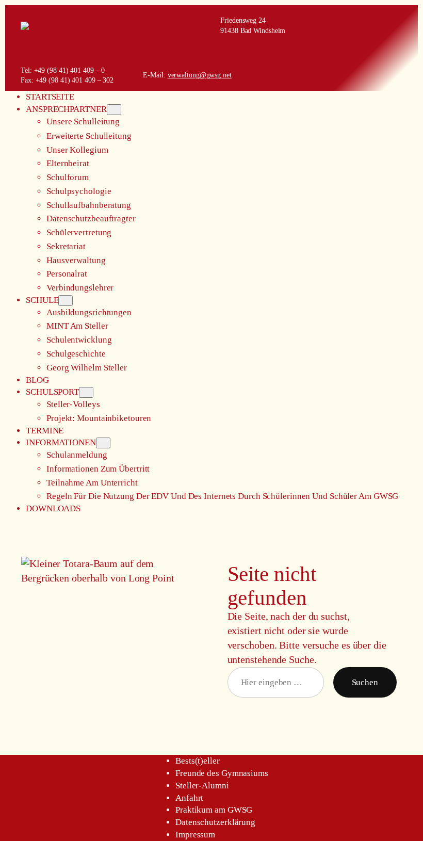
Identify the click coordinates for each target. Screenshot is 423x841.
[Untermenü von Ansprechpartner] (114, 109)
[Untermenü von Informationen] (103, 443)
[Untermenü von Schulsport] (86, 392)
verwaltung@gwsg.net (200, 75)
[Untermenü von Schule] (65, 300)
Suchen (365, 682)
